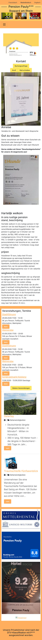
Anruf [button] (14, 70)
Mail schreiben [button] (25, 70)
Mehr (6, 327)
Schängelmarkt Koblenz (14, 377)
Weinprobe (7, 330)
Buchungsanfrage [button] (21, 66)
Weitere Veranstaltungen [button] (21, 388)
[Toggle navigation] (4, 24)
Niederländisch (25, 2)
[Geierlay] (20, 404)
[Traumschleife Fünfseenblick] (11, 462)
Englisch (37, 2)
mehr (7, 448)
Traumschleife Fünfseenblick (21, 471)
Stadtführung (9, 314)
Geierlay (9, 416)
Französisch (13, 2)
